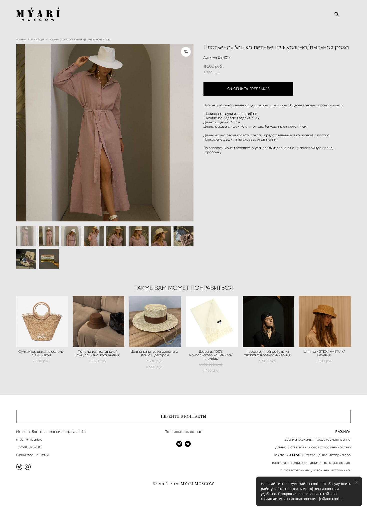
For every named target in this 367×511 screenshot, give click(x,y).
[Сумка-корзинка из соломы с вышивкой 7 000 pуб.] (42, 321)
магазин (21, 39)
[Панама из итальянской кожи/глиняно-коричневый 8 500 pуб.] (99, 321)
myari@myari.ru (29, 439)
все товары (37, 39)
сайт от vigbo (26, 499)
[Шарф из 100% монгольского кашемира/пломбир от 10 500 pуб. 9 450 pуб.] (212, 321)
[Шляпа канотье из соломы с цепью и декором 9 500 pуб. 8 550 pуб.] (155, 321)
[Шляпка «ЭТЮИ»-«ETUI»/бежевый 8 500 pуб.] (325, 321)
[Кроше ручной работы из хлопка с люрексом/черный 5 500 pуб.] (268, 321)
